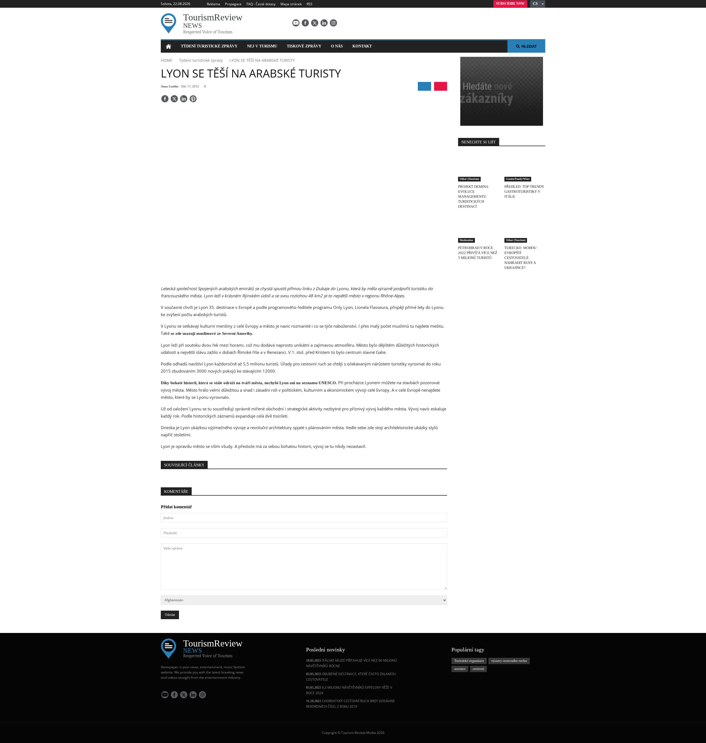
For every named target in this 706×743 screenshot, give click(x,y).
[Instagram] (333, 22)
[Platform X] (314, 22)
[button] (537, 3)
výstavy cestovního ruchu (509, 661)
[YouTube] (295, 22)
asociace (460, 669)
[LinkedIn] (324, 22)
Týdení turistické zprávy (209, 46)
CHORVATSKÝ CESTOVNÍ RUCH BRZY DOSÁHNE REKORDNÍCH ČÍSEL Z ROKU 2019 (350, 704)
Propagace (233, 4)
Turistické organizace (469, 661)
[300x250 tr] (501, 92)
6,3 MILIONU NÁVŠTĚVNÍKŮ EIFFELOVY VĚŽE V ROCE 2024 (349, 690)
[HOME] (168, 46)
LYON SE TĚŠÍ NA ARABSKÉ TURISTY (262, 60)
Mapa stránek (291, 4)
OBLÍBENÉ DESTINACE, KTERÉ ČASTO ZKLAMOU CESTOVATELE (351, 677)
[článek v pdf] (440, 86)
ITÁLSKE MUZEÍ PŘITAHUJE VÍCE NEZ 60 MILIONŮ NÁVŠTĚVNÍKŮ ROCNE (351, 663)
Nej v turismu (262, 46)
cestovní (478, 669)
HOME (166, 60)
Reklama (213, 4)
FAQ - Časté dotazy (261, 4)
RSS (309, 4)
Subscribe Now (510, 4)
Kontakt (362, 46)
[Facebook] (305, 22)
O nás (337, 46)
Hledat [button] (529, 46)
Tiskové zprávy (304, 46)
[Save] (193, 99)
